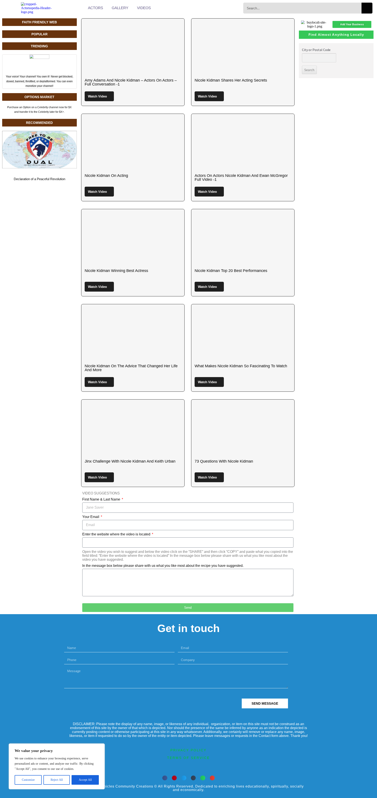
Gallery (120, 8)
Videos (144, 8)
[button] (164, 778)
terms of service (188, 758)
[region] (57, 766)
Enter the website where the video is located (116, 534)
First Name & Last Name (101, 499)
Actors (95, 8)
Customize (28, 779)
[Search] (367, 8)
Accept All (85, 779)
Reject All (57, 779)
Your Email (91, 517)
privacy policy (188, 750)
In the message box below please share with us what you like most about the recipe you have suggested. (162, 565)
